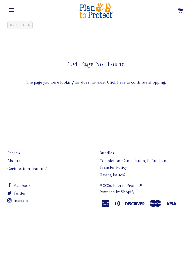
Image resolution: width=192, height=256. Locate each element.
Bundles (107, 153)
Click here (116, 82)
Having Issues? (113, 175)
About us (16, 160)
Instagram (22, 200)
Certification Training (27, 168)
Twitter (19, 193)
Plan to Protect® (127, 185)
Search (14, 153)
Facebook (21, 185)
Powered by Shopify (117, 192)
